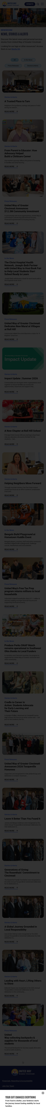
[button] (43, 1093)
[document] (23, 560)
